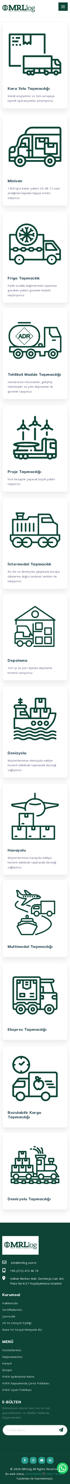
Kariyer (7, 1363)
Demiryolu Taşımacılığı (29, 1199)
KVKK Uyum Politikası (17, 1390)
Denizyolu (17, 753)
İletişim (7, 1370)
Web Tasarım (56, 1474)
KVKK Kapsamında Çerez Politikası (25, 1383)
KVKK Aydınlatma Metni (18, 1376)
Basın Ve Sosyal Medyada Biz (22, 1329)
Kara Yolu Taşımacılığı (29, 88)
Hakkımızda (10, 1303)
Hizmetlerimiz (11, 1350)
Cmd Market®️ (36, 1474)
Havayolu (17, 850)
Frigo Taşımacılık (24, 278)
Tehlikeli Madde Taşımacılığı (34, 374)
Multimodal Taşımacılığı (30, 946)
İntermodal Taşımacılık (29, 564)
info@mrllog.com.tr (24, 1263)
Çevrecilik (8, 1316)
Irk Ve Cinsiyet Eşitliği (16, 1323)
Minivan (15, 180)
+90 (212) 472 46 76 (24, 1271)
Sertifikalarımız (12, 1309)
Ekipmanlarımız (12, 1357)
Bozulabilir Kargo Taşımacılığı (24, 1114)
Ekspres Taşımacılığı (27, 1029)
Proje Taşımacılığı (24, 471)
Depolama (17, 660)
